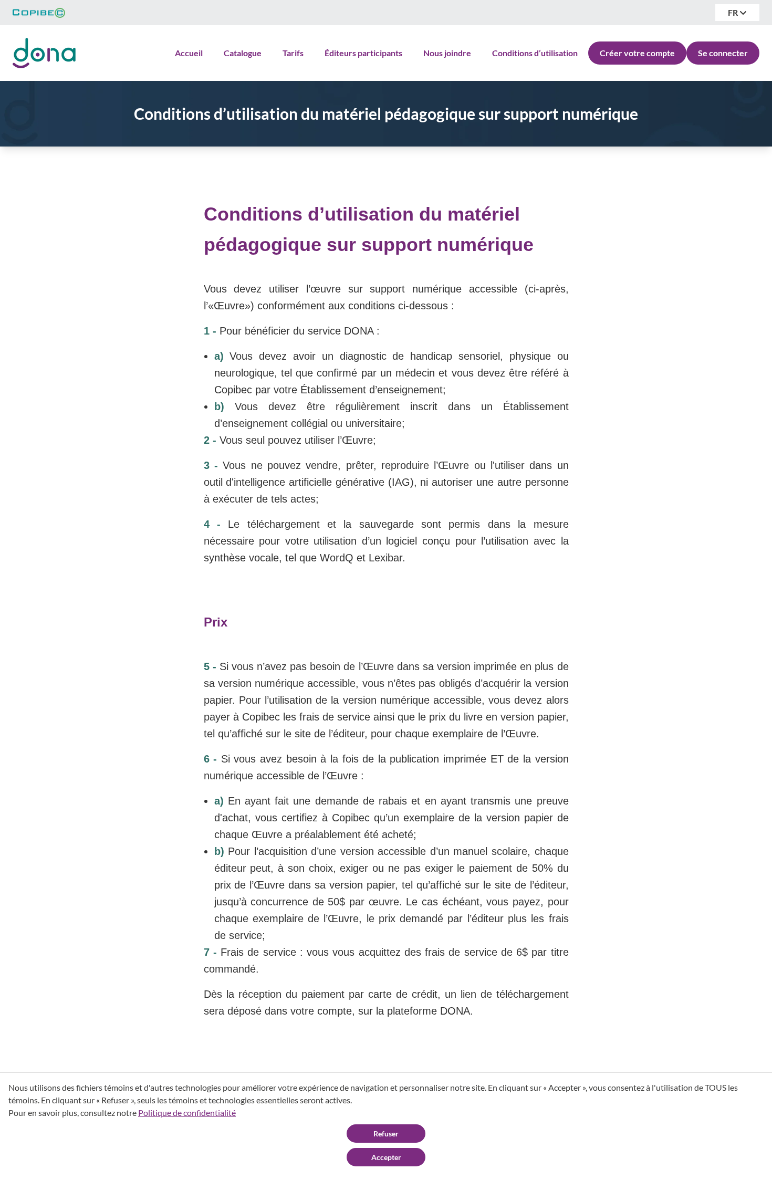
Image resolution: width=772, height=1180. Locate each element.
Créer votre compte (637, 53)
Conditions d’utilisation (535, 53)
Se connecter (723, 53)
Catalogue (243, 53)
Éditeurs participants (363, 53)
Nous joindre (447, 53)
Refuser (386, 1133)
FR (733, 12)
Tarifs (293, 53)
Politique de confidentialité (187, 1113)
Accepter (386, 1157)
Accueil (189, 53)
